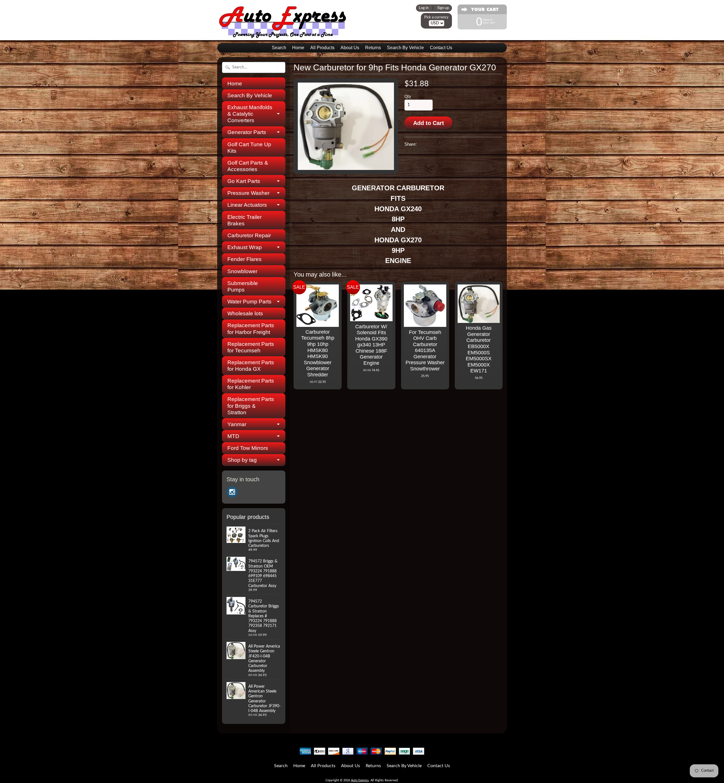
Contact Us (441, 47)
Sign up (443, 8)
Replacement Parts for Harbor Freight (250, 328)
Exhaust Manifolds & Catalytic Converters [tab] (249, 113)
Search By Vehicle (405, 47)
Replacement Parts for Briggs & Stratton (250, 405)
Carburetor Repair (249, 235)
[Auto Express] (282, 35)
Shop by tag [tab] (242, 460)
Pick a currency (436, 17)
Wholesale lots (245, 313)
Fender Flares (244, 259)
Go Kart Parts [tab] (243, 181)
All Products (322, 47)
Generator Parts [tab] (246, 132)
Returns (373, 47)
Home (298, 47)
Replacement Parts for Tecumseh (250, 347)
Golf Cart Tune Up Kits (249, 147)
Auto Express (360, 780)
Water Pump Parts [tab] (249, 302)
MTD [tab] (233, 436)
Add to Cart (428, 123)
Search (279, 47)
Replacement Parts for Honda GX (250, 365)
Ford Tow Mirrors (247, 448)
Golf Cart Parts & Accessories (247, 166)
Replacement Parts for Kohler (250, 384)
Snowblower (242, 271)
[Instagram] (232, 492)
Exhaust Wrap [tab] (244, 247)
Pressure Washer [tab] (248, 193)
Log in (423, 8)
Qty (407, 97)
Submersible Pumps (242, 286)
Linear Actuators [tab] (247, 205)
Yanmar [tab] (236, 424)
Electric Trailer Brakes (244, 220)
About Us (350, 47)
